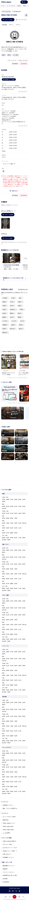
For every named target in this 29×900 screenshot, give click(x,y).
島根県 (7, 528)
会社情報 (5, 878)
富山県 (7, 513)
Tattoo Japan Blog (8, 826)
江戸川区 (5, 321)
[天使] (5, 223)
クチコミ (18, 24)
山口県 (19, 528)
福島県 (3, 501)
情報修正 (16, 63)
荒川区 (20, 313)
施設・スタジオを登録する (10, 808)
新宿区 (4, 302)
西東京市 (5, 332)
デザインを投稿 (9, 214)
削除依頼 (25, 63)
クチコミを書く (9, 19)
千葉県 (19, 506)
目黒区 (20, 305)
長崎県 (11, 537)
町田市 (21, 325)
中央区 (13, 298)
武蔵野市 (5, 325)
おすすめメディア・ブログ (10, 847)
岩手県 (11, 499)
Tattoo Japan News (8, 829)
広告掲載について (8, 858)
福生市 (21, 328)
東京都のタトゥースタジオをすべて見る (13, 278)
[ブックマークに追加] (16, 19)
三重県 (15, 518)
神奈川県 (4, 508)
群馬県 (11, 506)
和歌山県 (24, 523)
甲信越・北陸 (5, 511)
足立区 (12, 317)
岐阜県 (3, 518)
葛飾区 (20, 317)
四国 (3, 530)
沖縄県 (8, 539)
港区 (20, 298)
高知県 (15, 532)
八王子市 (14, 321)
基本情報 (4, 24)
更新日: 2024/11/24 (23, 60)
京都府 (7, 523)
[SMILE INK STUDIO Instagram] (3, 171)
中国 (3, 525)
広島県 (15, 528)
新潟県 (3, 513)
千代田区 (5, 298)
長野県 (23, 513)
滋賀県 (3, 523)
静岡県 (7, 518)
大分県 (19, 537)
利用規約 (5, 869)
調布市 (13, 325)
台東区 (20, 302)
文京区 (12, 302)
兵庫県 (15, 523)
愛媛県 (11, 532)
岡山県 (11, 528)
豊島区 (12, 313)
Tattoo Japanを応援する (9, 841)
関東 (3, 504)
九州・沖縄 (4, 535)
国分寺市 (13, 328)
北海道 (3, 499)
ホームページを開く (8, 163)
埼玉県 (15, 506)
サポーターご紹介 (7, 844)
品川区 (12, 305)
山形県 (23, 499)
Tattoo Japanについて (9, 823)
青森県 (7, 499)
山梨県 (19, 513)
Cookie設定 (6, 882)
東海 (3, 516)
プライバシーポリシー (9, 872)
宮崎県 (23, 537)
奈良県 (19, 523)
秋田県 (19, 499)
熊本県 (15, 537)
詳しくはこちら (22, 91)
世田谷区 (13, 309)
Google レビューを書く (9, 851)
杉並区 (4, 313)
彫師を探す (6, 820)
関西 (3, 520)
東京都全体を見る (23, 289)
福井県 (15, 513)
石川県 (11, 513)
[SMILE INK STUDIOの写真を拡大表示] (14, 36)
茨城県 (3, 506)
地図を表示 (15, 191)
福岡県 (3, 537)
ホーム (2, 5)
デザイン (11, 24)
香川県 (7, 532)
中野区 (22, 309)
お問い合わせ (7, 854)
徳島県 (3, 532)
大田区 (4, 309)
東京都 (19, 5)
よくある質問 (6, 833)
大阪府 (11, 523)
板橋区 (4, 317)
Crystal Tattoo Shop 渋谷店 (11, 265)
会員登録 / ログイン (8, 805)
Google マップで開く (9, 79)
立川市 (22, 321)
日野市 (4, 328)
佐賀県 (7, 537)
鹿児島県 (4, 539)
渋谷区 (24, 5)
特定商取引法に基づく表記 (10, 875)
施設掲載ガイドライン (9, 865)
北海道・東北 (5, 497)
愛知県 (11, 518)
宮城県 (15, 499)
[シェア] (26, 15)
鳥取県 (3, 528)
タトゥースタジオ (11, 5)
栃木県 (7, 506)
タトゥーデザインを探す (9, 816)
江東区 (4, 305)
